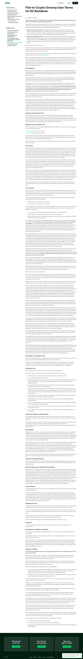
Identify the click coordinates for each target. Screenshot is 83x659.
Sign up (75, 3)
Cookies (39, 657)
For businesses (60, 3)
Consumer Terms (10, 7)
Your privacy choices (50, 657)
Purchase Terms (12, 21)
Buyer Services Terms (13, 22)
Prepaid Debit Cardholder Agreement (13, 40)
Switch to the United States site (69, 656)
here (73, 315)
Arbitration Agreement (13, 30)
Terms (43, 657)
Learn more (41, 646)
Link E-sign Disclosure (12, 32)
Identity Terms (10, 17)
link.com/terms (45, 55)
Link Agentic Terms (12, 14)
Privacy (35, 657)
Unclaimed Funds (11, 45)
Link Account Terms (12, 10)
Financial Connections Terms (14, 16)
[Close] (80, 655)
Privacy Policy (10, 33)
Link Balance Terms (12, 11)
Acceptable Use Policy (12, 38)
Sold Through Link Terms (13, 19)
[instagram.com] (6, 657)
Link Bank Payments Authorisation (12, 36)
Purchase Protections (12, 44)
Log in (69, 3)
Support (30, 657)
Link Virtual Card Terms (13, 13)
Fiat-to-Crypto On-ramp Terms (15, 42)
